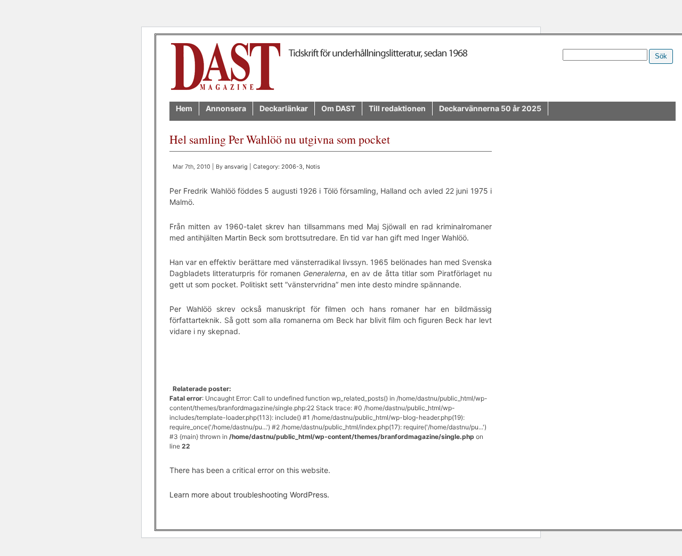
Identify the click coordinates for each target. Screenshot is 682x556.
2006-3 (292, 166)
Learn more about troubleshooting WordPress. (249, 494)
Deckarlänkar (283, 108)
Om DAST (338, 108)
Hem (184, 108)
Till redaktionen (397, 108)
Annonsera (226, 108)
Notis (313, 166)
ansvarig (236, 166)
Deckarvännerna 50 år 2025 (490, 108)
